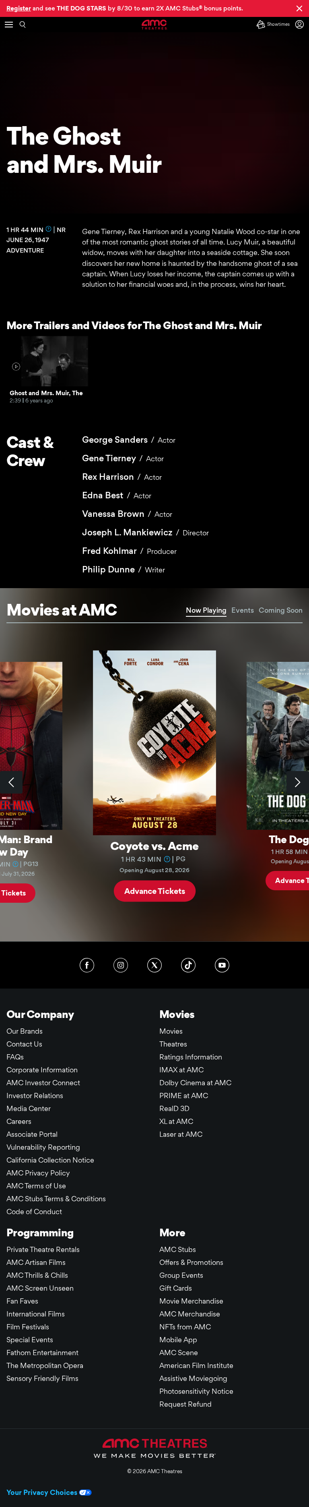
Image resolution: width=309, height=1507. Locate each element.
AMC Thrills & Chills (37, 1275)
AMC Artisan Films (36, 1262)
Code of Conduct (34, 1211)
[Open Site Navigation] (9, 25)
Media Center (28, 1108)
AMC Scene (178, 1352)
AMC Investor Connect (43, 1082)
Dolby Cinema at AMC (195, 1082)
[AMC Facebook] (86, 965)
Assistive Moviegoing (193, 1378)
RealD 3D (174, 1108)
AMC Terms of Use (36, 1186)
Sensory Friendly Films (42, 1378)
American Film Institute (196, 1365)
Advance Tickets (154, 890)
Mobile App (178, 1339)
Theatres (173, 1044)
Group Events (181, 1275)
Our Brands (24, 1031)
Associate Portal (32, 1134)
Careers (18, 1121)
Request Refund (185, 1404)
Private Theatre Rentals (43, 1249)
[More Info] (49, 229)
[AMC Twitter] (154, 965)
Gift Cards (175, 1288)
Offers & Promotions (191, 1262)
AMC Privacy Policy (38, 1173)
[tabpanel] (154, 782)
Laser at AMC (180, 1134)
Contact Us (24, 1044)
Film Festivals (27, 1327)
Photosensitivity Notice (196, 1391)
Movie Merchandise (191, 1301)
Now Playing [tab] (206, 610)
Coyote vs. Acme (154, 845)
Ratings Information (190, 1057)
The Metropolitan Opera (44, 1365)
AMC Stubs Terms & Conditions (56, 1198)
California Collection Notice (50, 1160)
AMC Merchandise (189, 1314)
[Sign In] (301, 24)
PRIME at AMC (183, 1095)
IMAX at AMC (181, 1069)
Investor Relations (34, 1095)
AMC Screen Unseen (40, 1288)
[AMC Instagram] (120, 965)
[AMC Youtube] (222, 965)
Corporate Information (42, 1069)
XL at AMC (176, 1121)
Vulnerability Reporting (43, 1147)
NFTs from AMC (185, 1327)
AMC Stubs (177, 1249)
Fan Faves (22, 1301)
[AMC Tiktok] (188, 965)
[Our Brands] (155, 1448)
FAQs (15, 1057)
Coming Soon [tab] (281, 610)
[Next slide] (297, 782)
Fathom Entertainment (42, 1352)
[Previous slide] (11, 782)
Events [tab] (242, 610)
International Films (35, 1314)
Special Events (29, 1339)
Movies (171, 1031)
